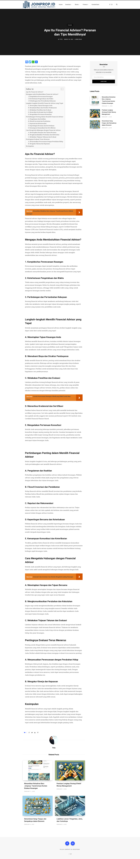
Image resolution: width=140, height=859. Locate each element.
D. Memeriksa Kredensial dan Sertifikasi (40, 112)
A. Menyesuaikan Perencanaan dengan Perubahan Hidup (45, 141)
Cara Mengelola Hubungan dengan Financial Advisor (43, 130)
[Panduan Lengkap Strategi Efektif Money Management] (70, 770)
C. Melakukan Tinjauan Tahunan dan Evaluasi (42, 137)
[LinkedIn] (35, 732)
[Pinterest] (14, 75)
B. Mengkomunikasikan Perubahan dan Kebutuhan (43, 135)
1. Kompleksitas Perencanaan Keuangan (40, 96)
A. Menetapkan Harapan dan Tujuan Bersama (42, 132)
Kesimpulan (30, 146)
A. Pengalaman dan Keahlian (37, 119)
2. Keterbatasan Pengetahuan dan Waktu (40, 99)
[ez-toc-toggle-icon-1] (61, 89)
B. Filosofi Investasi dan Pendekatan (39, 121)
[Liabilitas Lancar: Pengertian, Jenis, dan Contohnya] (70, 806)
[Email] (14, 79)
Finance (70, 25)
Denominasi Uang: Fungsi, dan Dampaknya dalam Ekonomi (109, 123)
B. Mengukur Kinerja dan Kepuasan (39, 144)
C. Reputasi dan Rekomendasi (37, 123)
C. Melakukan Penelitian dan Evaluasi (39, 110)
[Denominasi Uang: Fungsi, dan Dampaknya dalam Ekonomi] (38, 806)
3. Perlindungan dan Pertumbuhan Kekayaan (42, 101)
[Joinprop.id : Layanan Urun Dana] (39, 4)
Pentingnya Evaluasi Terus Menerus (38, 139)
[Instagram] (73, 843)
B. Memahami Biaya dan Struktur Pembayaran (42, 108)
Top (70, 854)
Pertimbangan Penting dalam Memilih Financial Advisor (44, 117)
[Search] (115, 4)
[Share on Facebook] (14, 66)
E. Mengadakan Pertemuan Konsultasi (40, 114)
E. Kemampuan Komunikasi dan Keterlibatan (41, 128)
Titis (61, 39)
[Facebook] (67, 843)
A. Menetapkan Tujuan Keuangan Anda (40, 105)
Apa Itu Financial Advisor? (34, 92)
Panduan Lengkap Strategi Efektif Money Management (109, 112)
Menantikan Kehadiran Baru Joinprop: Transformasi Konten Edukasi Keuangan (35, 786)
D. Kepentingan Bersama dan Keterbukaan (41, 126)
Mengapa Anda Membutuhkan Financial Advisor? (42, 94)
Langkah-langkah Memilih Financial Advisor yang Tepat (44, 103)
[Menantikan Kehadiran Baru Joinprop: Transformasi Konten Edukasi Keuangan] (38, 770)
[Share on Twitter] (14, 71)
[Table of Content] (62, 89)
